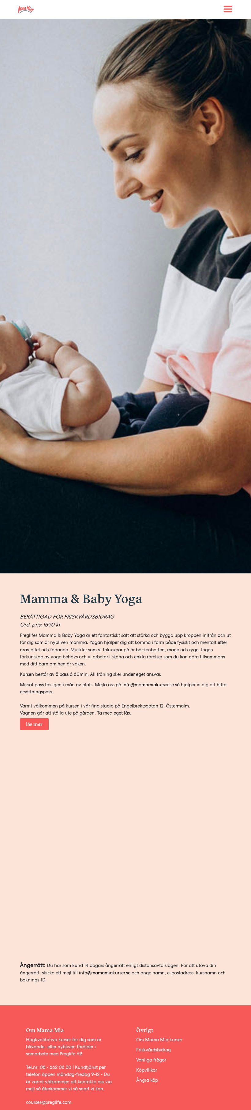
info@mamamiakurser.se (148, 685)
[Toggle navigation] (228, 9)
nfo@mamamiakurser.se (106, 973)
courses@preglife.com (48, 1102)
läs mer (34, 724)
